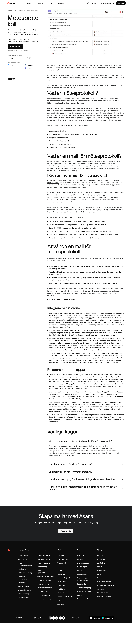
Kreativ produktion (43, 563)
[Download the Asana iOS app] (95, 618)
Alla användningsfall (44, 599)
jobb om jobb (88, 185)
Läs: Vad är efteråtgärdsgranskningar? (61, 299)
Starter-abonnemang (25, 573)
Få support (81, 559)
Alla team (60, 604)
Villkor (73, 618)
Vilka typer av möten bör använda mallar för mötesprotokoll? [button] (80, 441)
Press (99, 578)
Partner (79, 595)
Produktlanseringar (44, 580)
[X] (50, 618)
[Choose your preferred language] (88, 3)
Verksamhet (61, 563)
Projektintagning (43, 591)
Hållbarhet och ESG (104, 596)
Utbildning (61, 589)
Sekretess (100, 589)
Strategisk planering (44, 588)
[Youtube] (63, 618)
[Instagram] (56, 618)
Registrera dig (66, 531)
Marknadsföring (63, 559)
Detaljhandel (61, 581)
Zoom (51, 374)
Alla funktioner (23, 559)
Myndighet (61, 585)
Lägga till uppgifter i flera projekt (60, 353)
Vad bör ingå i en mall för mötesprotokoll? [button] (70, 471)
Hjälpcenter (81, 555)
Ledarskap (101, 559)
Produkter (28, 3)
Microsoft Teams (54, 415)
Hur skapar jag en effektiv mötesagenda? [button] (70, 464)
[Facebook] (60, 618)
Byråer (59, 600)
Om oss (100, 555)
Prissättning (60, 3)
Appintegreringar (24, 586)
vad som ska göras (76, 103)
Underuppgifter (54, 313)
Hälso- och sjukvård (64, 578)
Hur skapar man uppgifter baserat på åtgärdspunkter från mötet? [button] (83, 479)
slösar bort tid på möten (71, 180)
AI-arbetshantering (24, 590)
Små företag (61, 555)
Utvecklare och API (84, 591)
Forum (79, 570)
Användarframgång (84, 588)
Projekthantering (23, 594)
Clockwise (52, 392)
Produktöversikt (23, 555)
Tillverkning (61, 593)
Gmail (51, 402)
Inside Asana (101, 570)
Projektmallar (81, 584)
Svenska (39, 618)
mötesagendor (115, 98)
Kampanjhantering (43, 555)
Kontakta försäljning (107, 3)
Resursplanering (43, 584)
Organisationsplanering (45, 576)
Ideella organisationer (65, 596)
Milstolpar (52, 330)
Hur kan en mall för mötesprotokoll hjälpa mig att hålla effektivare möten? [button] (83, 488)
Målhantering (42, 567)
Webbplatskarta (83, 599)
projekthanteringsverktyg (105, 197)
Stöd (50, 3)
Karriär (99, 567)
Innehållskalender (43, 559)
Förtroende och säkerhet (105, 585)
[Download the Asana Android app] (107, 618)
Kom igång (121, 3)
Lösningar (40, 3)
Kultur (99, 574)
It (57, 567)
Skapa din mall (15, 46)
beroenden (52, 338)
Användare (101, 563)
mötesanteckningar (114, 108)
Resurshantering (23, 597)
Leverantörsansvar (103, 593)
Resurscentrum (82, 574)
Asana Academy (83, 563)
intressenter (64, 228)
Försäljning (61, 574)
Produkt (60, 570)
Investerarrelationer (104, 581)
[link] (10, 10)
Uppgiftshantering (43, 595)
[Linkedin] (53, 618)
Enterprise (21, 582)
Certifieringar (82, 567)
